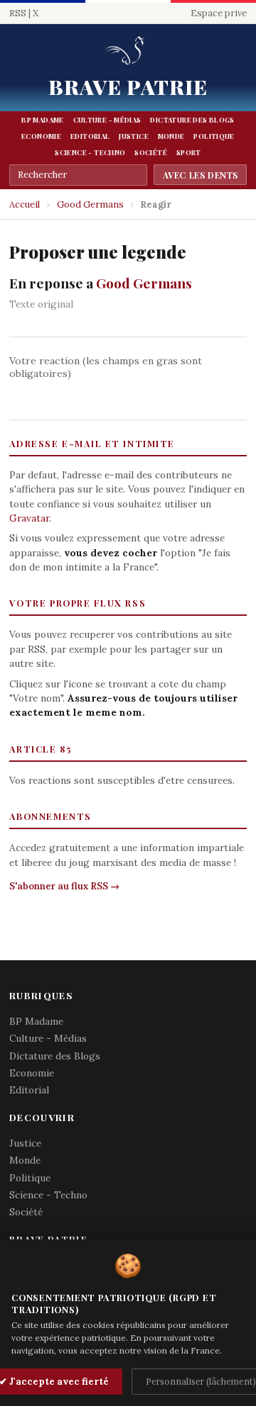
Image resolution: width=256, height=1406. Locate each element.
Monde (171, 136)
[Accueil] (128, 51)
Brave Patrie (128, 86)
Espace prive (219, 13)
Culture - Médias (107, 120)
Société (150, 152)
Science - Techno (90, 152)
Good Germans (90, 204)
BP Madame (42, 120)
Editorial (90, 136)
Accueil (24, 204)
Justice (134, 136)
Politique (213, 136)
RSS (17, 13)
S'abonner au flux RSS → (64, 886)
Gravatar (29, 518)
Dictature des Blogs (192, 120)
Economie (41, 136)
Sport (188, 152)
